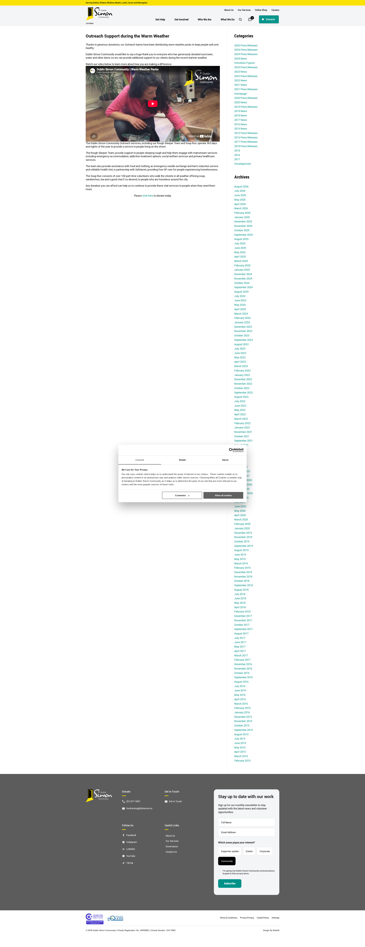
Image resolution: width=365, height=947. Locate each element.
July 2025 (239, 243)
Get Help (160, 19)
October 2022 (241, 388)
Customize (180, 495)
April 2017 (240, 651)
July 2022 (239, 401)
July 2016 (239, 686)
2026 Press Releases (245, 45)
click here (147, 195)
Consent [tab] (139, 460)
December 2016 (243, 664)
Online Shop (261, 10)
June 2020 (240, 506)
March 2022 (241, 418)
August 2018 (241, 589)
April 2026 (240, 204)
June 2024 (240, 300)
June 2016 (240, 690)
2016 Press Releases (245, 137)
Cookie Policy (263, 917)
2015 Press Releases (245, 133)
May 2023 (240, 357)
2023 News (240, 71)
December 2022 (243, 379)
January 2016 (242, 712)
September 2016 (243, 677)
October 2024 (241, 283)
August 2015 (241, 734)
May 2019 (240, 559)
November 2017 (243, 620)
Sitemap (275, 917)
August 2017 (241, 633)
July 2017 (239, 638)
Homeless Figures (244, 62)
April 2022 (240, 414)
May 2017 (240, 646)
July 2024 (239, 296)
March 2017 (241, 655)
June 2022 (240, 405)
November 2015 (243, 721)
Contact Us (171, 851)
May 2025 (240, 252)
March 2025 (241, 261)
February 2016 (242, 708)
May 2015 (240, 747)
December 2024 (243, 274)
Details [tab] (182, 460)
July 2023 (239, 348)
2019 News (240, 111)
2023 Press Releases (245, 67)
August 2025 (241, 239)
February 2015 (242, 760)
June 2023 (240, 353)
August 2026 (241, 186)
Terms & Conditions (228, 917)
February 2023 (242, 370)
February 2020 (242, 524)
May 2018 (240, 602)
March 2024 (241, 313)
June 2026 (240, 195)
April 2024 (240, 309)
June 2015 (240, 743)
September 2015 (243, 730)
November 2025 (243, 226)
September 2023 (243, 340)
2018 (237, 150)
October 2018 (241, 580)
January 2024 (242, 322)
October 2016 (241, 673)
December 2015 (243, 716)
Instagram (131, 841)
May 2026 (240, 199)
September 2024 (243, 287)
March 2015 (241, 756)
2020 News (240, 102)
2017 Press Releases (245, 141)
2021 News (240, 84)
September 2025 (243, 234)
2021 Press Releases (245, 89)
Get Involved (181, 19)
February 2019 (242, 567)
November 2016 (243, 668)
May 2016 (240, 694)
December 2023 (243, 326)
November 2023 (243, 331)
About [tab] (225, 460)
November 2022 (243, 383)
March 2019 (241, 563)
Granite (276, 930)
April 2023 (240, 361)
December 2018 (243, 572)
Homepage (240, 93)
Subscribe (230, 883)
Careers (275, 10)
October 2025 (241, 230)
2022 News (240, 80)
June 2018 (240, 598)
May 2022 (240, 410)
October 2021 (241, 436)
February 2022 (242, 423)
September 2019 (243, 546)
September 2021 (243, 440)
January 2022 (242, 427)
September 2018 (243, 585)
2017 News (240, 120)
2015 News (240, 128)
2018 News (240, 115)
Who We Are (204, 19)
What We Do (228, 19)
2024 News (240, 58)
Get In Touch (175, 801)
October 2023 (241, 335)
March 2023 (241, 366)
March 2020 (241, 519)
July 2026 (239, 190)
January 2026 (242, 217)
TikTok (129, 862)
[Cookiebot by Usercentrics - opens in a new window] (231, 450)
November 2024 (243, 278)
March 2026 (241, 208)
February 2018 (242, 611)
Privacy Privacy (247, 917)
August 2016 (241, 681)
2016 (237, 155)
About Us (229, 10)
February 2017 (242, 659)
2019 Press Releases (245, 106)
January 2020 (242, 528)
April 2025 (240, 256)
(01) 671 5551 (133, 801)
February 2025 (242, 265)
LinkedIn (130, 848)
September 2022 (243, 392)
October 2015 (241, 725)
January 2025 (242, 269)
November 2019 (243, 537)
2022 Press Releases (245, 76)
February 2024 (242, 318)
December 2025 (243, 221)
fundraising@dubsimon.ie (139, 808)
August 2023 (241, 344)
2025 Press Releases (245, 49)
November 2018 (243, 576)
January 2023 (242, 375)
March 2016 (241, 703)
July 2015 (239, 738)
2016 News (240, 124)
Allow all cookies (223, 495)
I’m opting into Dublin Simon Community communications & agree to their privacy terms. (249, 872)
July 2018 (239, 594)
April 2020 (240, 515)
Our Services (244, 10)
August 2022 (241, 396)
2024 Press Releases (245, 54)
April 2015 (240, 751)
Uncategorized (242, 163)
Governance (172, 846)
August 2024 (241, 291)
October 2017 (241, 624)
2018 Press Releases (245, 146)
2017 (237, 159)
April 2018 (240, 607)
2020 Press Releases (245, 98)
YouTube (130, 855)
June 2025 (240, 248)
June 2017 (240, 642)
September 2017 (243, 629)
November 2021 (243, 432)
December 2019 (243, 532)
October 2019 (241, 541)
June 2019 (240, 554)
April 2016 (240, 699)
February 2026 (242, 212)
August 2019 (241, 550)
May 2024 (240, 304)
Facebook (131, 834)
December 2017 (243, 616)
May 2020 (240, 510)
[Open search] (240, 19)
